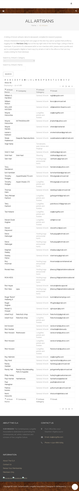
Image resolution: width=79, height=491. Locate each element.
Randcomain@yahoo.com (60, 349)
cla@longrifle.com (57, 113)
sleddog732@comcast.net (60, 190)
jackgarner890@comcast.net (61, 369)
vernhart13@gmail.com (59, 159)
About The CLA (9, 461)
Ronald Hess (9, 269)
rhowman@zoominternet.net (61, 261)
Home (33, 25)
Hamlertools (21, 379)
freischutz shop (22, 314)
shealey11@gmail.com (58, 250)
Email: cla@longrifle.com (54, 437)
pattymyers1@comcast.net (60, 388)
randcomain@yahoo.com (59, 326)
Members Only (22, 44)
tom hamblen (10, 173)
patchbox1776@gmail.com (60, 204)
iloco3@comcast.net (58, 101)
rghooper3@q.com (57, 309)
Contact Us (7, 464)
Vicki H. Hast (9, 152)
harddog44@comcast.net (60, 364)
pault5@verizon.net (57, 382)
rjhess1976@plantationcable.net (62, 269)
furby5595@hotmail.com (59, 234)
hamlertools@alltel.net (58, 379)
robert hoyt (9, 314)
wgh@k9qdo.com (57, 96)
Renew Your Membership (12, 468)
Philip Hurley (9, 375)
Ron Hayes (9, 286)
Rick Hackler (9, 329)
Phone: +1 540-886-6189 (54, 443)
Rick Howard (9, 333)
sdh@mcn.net (55, 220)
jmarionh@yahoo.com (58, 121)
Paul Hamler (9, 379)
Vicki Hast (8, 155)
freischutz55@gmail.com (59, 314)
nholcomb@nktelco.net (59, 394)
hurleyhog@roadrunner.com (60, 375)
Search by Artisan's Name (12, 65)
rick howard (9, 326)
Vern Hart (8, 159)
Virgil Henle (9, 144)
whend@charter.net (57, 127)
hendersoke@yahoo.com (59, 167)
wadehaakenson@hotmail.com (62, 138)
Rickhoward (20, 333)
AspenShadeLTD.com (24, 176)
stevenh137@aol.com (58, 228)
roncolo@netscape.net (58, 286)
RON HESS (9, 278)
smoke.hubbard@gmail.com (60, 132)
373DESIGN (71, 486)
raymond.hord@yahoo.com (60, 360)
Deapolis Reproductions (25, 138)
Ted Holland (9, 212)
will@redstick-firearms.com (60, 107)
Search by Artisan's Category (14, 58)
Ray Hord (8, 360)
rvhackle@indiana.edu (58, 329)
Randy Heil (9, 369)
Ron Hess (8, 289)
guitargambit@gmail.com (59, 196)
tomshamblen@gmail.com (60, 173)
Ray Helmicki (10, 357)
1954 (18, 289)
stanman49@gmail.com (59, 256)
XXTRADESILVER (22, 121)
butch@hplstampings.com (60, 297)
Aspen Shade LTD (23, 182)
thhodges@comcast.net (59, 176)
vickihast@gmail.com (58, 152)
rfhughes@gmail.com (58, 303)
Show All (8, 83)
